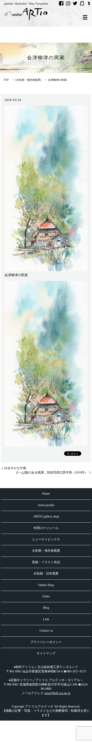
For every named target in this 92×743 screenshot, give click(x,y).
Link (46, 619)
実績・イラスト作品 (46, 562)
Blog (46, 607)
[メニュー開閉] (85, 17)
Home (46, 493)
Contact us (46, 630)
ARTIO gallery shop (46, 516)
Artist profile (46, 505)
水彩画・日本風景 (46, 573)
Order (46, 596)
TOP (6, 79)
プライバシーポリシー (46, 642)
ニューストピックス (46, 539)
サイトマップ (46, 653)
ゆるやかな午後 (15, 468)
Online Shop (46, 585)
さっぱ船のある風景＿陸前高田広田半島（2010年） (52, 472)
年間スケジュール (46, 528)
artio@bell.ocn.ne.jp (57, 693)
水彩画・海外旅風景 (28, 79)
